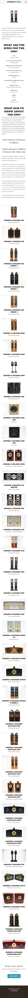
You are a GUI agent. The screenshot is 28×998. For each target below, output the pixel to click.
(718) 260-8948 (14, 990)
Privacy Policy (14, 994)
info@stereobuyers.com (14, 989)
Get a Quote (14, 976)
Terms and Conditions (14, 992)
